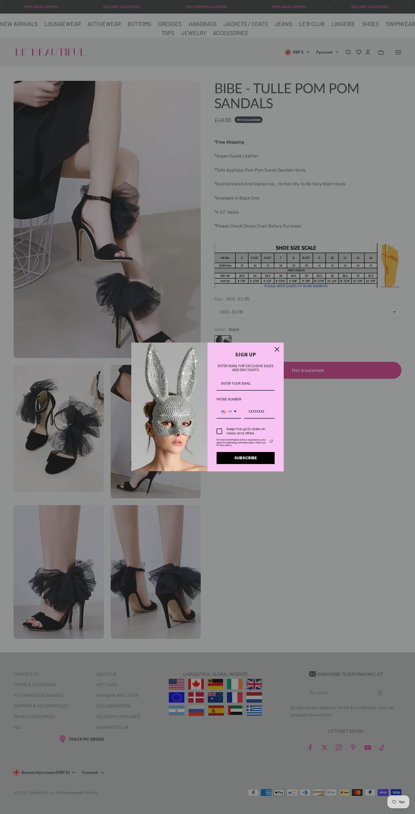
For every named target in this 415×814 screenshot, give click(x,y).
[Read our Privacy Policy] (271, 441)
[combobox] (229, 412)
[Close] (277, 349)
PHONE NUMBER (229, 399)
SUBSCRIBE (245, 458)
